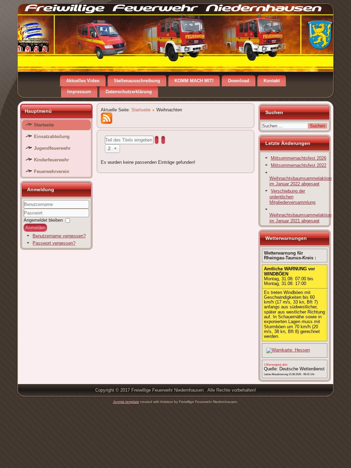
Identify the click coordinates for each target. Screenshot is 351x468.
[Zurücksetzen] (163, 140)
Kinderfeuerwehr (51, 159)
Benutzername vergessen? (59, 235)
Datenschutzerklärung (129, 91)
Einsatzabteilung (52, 136)
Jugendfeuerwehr (52, 148)
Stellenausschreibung (137, 80)
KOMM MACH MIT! (194, 80)
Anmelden (35, 227)
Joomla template (126, 402)
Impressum (79, 91)
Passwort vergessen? (54, 243)
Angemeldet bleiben (43, 220)
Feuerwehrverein (51, 171)
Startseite (44, 124)
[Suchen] (156, 140)
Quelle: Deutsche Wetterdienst (294, 368)
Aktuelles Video (82, 80)
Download (238, 80)
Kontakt (272, 80)
